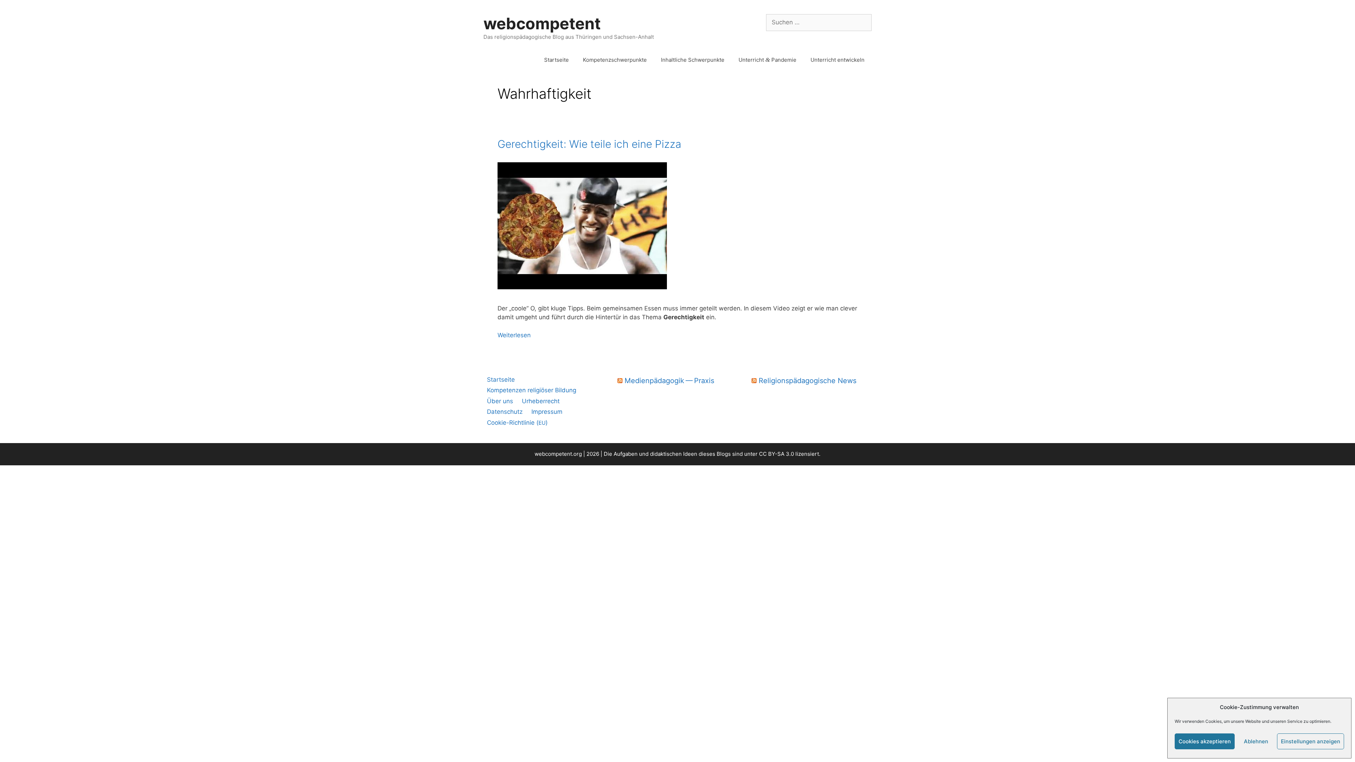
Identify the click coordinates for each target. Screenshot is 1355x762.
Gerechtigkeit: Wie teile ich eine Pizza (589, 144)
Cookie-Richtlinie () (517, 422)
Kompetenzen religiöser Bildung (531, 390)
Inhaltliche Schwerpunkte (692, 59)
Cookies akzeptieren (1205, 741)
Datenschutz (505, 411)
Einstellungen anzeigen (1310, 741)
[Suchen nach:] (819, 22)
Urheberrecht (541, 401)
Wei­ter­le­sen (514, 335)
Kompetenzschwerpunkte (615, 59)
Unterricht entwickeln (838, 59)
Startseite (556, 59)
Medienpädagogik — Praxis (669, 380)
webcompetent (542, 23)
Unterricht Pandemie (767, 59)
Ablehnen (1256, 741)
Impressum (546, 411)
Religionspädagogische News (807, 380)
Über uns (500, 401)
